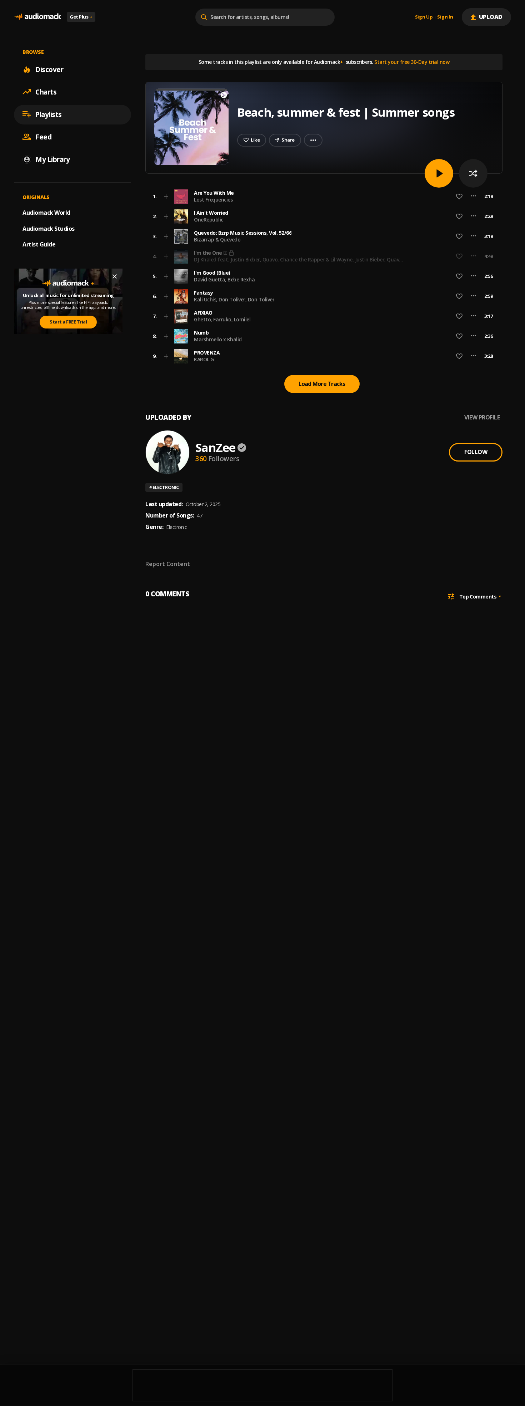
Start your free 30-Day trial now (411, 61)
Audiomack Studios (48, 228)
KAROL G (204, 359)
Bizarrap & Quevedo (217, 239)
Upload (491, 17)
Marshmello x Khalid (218, 339)
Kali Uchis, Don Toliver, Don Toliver (234, 299)
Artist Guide (38, 244)
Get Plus (81, 17)
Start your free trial (376, 256)
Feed (43, 136)
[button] (321, 197)
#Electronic (164, 487)
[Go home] (37, 17)
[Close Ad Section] (114, 276)
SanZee (215, 447)
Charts (45, 91)
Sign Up (424, 17)
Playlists (48, 114)
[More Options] (473, 196)
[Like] (459, 196)
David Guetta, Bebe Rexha (224, 279)
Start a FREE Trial (68, 322)
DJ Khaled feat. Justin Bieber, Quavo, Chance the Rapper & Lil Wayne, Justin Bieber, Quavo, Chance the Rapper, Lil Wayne (298, 262)
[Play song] (439, 173)
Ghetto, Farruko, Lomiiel (222, 319)
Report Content (167, 564)
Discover (49, 69)
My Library (52, 159)
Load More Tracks (322, 384)
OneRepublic (208, 219)
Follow (475, 452)
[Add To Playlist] (166, 196)
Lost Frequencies (213, 199)
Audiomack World (46, 212)
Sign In (445, 17)
